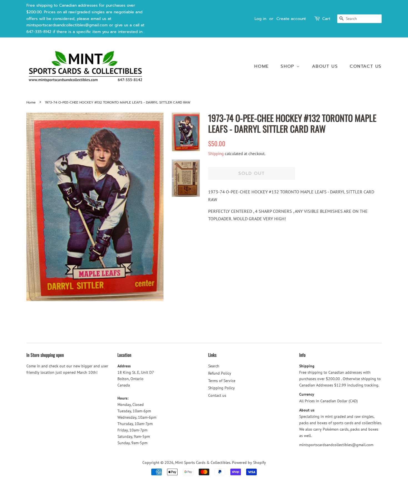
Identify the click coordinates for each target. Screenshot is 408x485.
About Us (325, 66)
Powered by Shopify (249, 462)
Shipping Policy (221, 387)
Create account (291, 19)
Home (261, 66)
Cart (326, 19)
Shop (288, 66)
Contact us (366, 66)
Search (213, 365)
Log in (260, 19)
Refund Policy (219, 373)
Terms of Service (221, 380)
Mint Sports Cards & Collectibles (202, 462)
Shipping (216, 153)
